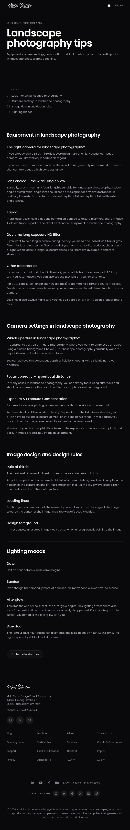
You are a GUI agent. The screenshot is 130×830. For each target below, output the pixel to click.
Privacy (11, 760)
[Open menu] (109, 5)
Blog (9, 733)
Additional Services (48, 751)
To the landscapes (27, 654)
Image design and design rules (29, 106)
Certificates (44, 742)
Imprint (101, 751)
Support (11, 751)
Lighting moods (19, 112)
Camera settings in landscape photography (38, 101)
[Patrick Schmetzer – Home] (20, 5)
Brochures (43, 733)
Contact (72, 751)
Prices (70, 733)
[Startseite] (19, 686)
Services (72, 742)
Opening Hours (15, 742)
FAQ (69, 760)
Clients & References (109, 742)
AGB (99, 760)
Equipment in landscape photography (34, 96)
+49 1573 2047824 (26, 710)
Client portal (44, 760)
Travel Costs (104, 733)
